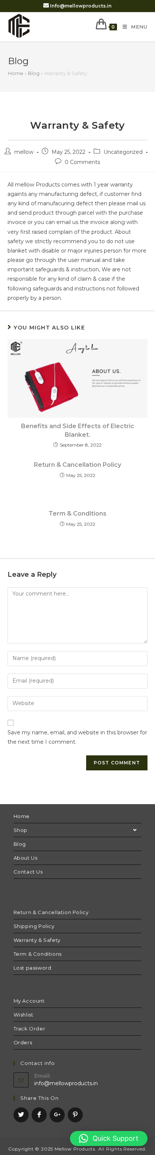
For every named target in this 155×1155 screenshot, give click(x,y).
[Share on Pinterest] (75, 1114)
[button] (108, 1138)
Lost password (33, 968)
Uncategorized (123, 152)
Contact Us (28, 872)
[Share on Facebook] (39, 1114)
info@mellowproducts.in (66, 1083)
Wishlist (23, 1015)
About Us (26, 858)
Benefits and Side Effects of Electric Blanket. (77, 430)
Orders (23, 1042)
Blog (34, 73)
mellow (23, 152)
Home (15, 73)
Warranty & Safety (37, 940)
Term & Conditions (77, 513)
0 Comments (82, 162)
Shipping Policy (34, 926)
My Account (29, 1001)
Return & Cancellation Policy (77, 464)
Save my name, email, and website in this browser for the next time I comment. (77, 737)
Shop (20, 830)
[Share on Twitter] (21, 1114)
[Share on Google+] (57, 1114)
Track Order (30, 1029)
